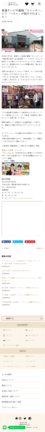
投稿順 (6, 248)
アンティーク (8, 361)
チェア (30, 330)
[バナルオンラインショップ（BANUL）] (15, 418)
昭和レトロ (30, 356)
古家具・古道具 (9, 356)
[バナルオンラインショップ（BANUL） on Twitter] (25, 418)
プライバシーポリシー (10, 407)
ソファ (8, 340)
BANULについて (7, 380)
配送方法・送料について (11, 396)
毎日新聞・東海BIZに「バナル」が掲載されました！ (21, 287)
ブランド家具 (30, 366)
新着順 (38, 248)
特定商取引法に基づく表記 (11, 402)
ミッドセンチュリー (10, 366)
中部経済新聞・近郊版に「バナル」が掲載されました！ (22, 302)
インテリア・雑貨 (12, 345)
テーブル (31, 340)
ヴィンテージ (30, 361)
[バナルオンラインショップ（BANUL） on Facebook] (29, 418)
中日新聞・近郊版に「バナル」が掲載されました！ (20, 295)
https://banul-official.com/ (23, 198)
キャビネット (33, 335)
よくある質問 (6, 374)
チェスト (8, 335)
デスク (8, 330)
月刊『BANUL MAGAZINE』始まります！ (16, 270)
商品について (6, 385)
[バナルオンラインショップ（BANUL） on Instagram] (20, 418)
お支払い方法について (10, 391)
